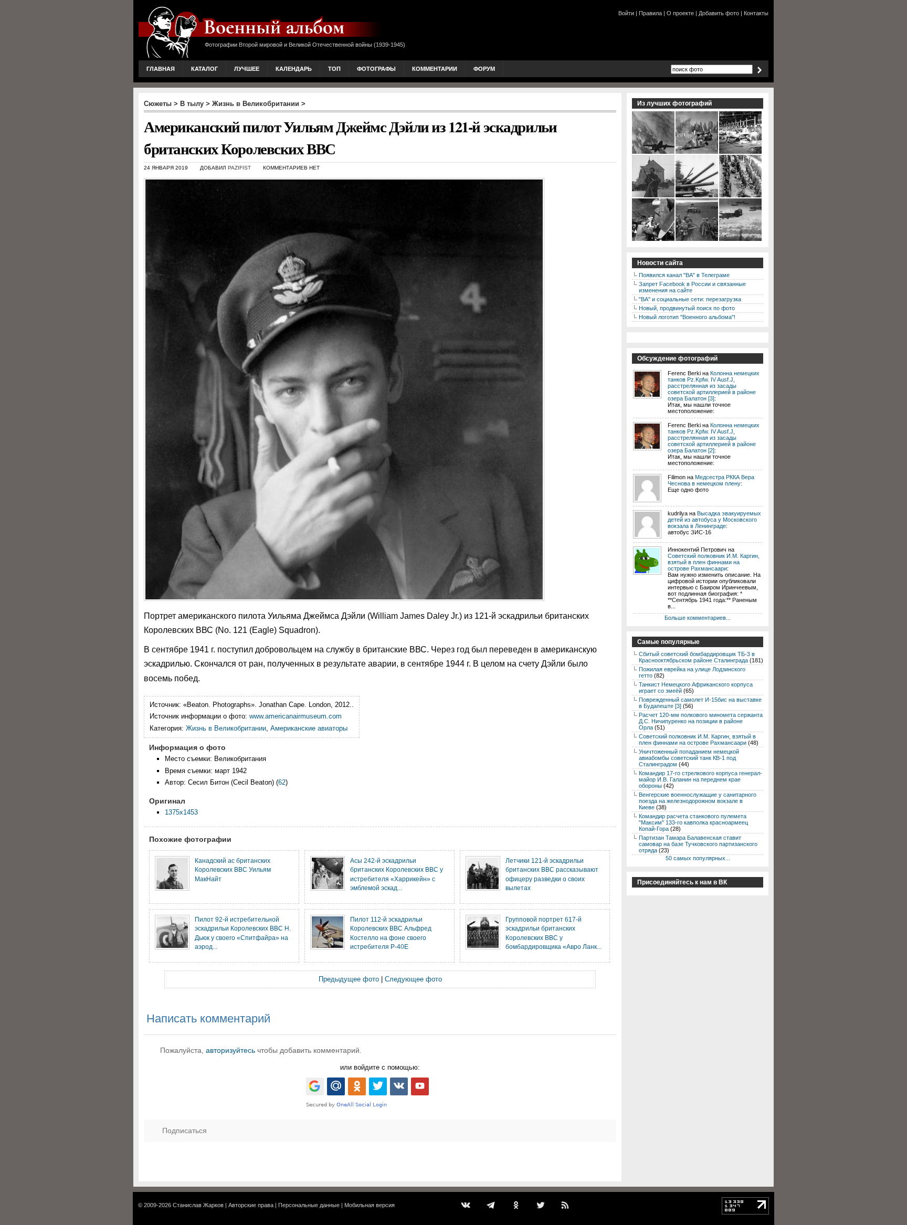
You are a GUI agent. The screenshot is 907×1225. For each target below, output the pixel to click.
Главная (160, 69)
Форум (484, 69)
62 (282, 782)
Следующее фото (413, 979)
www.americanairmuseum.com (295, 716)
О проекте (680, 13)
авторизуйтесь (230, 1050)
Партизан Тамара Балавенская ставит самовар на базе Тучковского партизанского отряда (698, 844)
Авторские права (250, 1205)
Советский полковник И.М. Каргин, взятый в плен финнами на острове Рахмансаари (714, 562)
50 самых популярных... (698, 858)
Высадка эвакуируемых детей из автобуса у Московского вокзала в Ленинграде (714, 519)
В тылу (192, 104)
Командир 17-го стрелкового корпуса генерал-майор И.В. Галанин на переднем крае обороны (700, 779)
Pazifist (239, 168)
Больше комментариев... (698, 618)
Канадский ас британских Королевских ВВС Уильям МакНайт (233, 869)
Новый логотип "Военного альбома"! (687, 317)
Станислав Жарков (198, 1205)
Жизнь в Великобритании (255, 104)
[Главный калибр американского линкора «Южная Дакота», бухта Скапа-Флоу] (697, 196)
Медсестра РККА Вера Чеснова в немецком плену (711, 480)
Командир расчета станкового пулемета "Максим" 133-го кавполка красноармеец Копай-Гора (693, 822)
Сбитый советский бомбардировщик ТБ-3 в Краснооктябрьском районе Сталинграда (697, 657)
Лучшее (246, 69)
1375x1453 (181, 812)
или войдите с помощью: (380, 1067)
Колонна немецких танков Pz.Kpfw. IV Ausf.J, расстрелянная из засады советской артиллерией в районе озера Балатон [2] (714, 437)
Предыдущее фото (349, 979)
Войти (626, 13)
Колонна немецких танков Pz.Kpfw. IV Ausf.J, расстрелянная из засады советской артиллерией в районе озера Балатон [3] (714, 386)
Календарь (294, 69)
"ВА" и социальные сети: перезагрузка (690, 299)
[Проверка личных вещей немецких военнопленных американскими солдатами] (741, 196)
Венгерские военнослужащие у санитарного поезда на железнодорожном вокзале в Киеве (697, 800)
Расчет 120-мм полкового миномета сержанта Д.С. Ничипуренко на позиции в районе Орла (701, 721)
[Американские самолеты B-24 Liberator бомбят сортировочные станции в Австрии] (741, 240)
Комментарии (434, 69)
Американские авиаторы (308, 728)
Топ (334, 69)
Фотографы (376, 69)
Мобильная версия (369, 1205)
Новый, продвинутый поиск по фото (687, 308)
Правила (650, 13)
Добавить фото (719, 13)
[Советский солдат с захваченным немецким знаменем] (654, 196)
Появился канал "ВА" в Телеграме (684, 275)
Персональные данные (309, 1205)
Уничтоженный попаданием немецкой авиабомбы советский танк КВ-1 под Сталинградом (689, 757)
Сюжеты (158, 104)
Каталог (204, 69)
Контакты (756, 13)
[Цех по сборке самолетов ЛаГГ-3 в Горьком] (741, 153)
